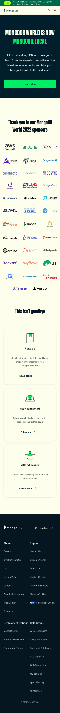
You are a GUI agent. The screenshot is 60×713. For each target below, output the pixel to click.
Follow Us (8, 611)
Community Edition (13, 647)
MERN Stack (36, 673)
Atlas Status (35, 568)
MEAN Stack (36, 690)
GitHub (7, 585)
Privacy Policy (10, 576)
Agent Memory (37, 682)
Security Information (14, 594)
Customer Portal (38, 559)
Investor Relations (12, 559)
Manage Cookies (38, 594)
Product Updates (38, 576)
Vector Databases (38, 630)
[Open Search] (49, 10)
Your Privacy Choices (45, 602)
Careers (7, 551)
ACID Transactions (38, 665)
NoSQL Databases (38, 639)
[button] (30, 356)
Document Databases (40, 647)
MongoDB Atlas (11, 630)
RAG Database (37, 656)
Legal (6, 568)
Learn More (30, 84)
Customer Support (39, 585)
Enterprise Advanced (14, 639)
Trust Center (10, 602)
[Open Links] (54, 10)
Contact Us (35, 551)
